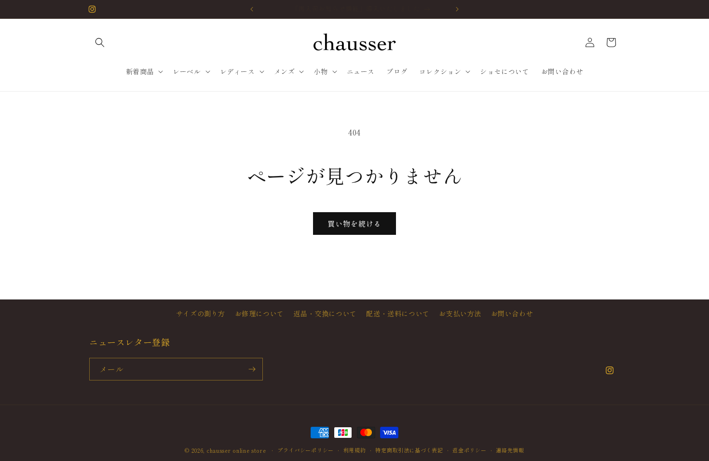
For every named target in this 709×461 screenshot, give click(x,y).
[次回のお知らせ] (457, 9)
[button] (99, 42)
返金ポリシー (469, 450)
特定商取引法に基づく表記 (409, 450)
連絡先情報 (510, 450)
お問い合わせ (512, 313)
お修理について (259, 313)
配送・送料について (397, 313)
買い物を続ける (354, 223)
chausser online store (236, 450)
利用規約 (354, 450)
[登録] (251, 369)
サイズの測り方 (200, 313)
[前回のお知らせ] (251, 9)
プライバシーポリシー (305, 450)
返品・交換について (324, 313)
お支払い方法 (460, 313)
